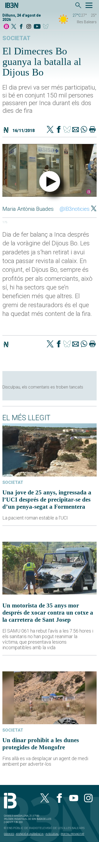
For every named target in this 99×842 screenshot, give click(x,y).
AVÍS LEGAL (52, 833)
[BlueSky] (46, 27)
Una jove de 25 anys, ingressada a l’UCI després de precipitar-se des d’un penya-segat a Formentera (46, 499)
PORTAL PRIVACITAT (72, 833)
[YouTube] (37, 27)
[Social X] (13, 27)
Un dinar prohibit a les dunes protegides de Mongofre (40, 744)
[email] (75, 130)
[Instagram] (28, 27)
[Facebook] (21, 27)
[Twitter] (50, 130)
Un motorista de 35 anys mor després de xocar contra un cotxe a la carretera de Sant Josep (47, 612)
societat (16, 38)
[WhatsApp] (84, 130)
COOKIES (9, 833)
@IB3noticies (74, 209)
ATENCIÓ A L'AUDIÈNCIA (30, 833)
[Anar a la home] (6, 27)
